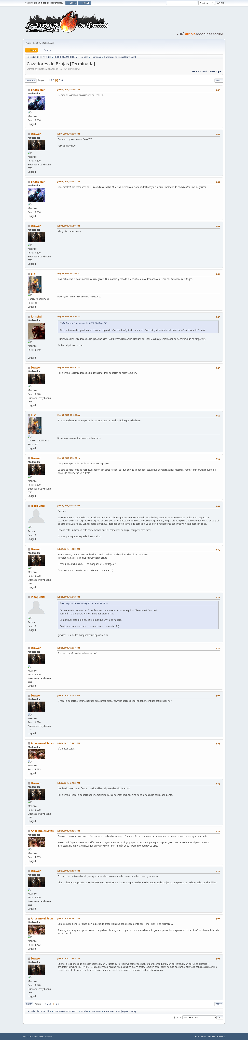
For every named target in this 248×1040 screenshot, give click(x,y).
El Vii (34, 273)
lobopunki (38, 506)
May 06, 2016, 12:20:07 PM (68, 458)
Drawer (36, 134)
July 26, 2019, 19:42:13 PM (68, 831)
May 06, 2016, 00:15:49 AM (68, 415)
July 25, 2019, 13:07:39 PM (68, 597)
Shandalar (38, 89)
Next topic (215, 71)
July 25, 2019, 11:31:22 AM (68, 549)
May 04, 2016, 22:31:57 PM (68, 273)
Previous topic (200, 71)
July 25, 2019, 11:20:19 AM (68, 505)
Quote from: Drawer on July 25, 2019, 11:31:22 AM (85, 603)
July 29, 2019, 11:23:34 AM (68, 958)
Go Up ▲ (221, 1036)
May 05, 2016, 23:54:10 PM (68, 367)
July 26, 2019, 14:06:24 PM (68, 695)
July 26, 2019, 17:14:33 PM (68, 743)
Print (219, 80)
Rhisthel (36, 316)
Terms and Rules (208, 1036)
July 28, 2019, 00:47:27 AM (68, 918)
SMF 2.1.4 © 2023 (30, 1037)
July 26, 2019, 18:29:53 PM (68, 783)
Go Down (30, 80)
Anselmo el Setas (42, 743)
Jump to (177, 1017)
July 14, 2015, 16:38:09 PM (68, 134)
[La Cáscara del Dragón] (29, 353)
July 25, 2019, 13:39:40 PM (68, 648)
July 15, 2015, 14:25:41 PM (68, 181)
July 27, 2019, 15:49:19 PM (68, 871)
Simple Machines (45, 1037)
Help (197, 1036)
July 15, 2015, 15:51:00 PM (68, 226)
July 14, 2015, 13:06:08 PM (68, 89)
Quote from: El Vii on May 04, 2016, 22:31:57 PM (84, 323)
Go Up (29, 1004)
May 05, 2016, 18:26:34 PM (68, 316)
